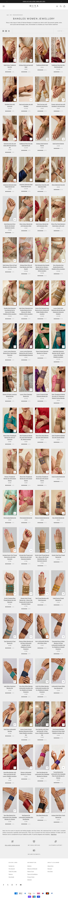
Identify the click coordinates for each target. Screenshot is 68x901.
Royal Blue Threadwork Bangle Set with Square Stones (42, 478)
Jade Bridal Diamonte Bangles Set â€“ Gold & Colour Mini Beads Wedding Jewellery (58, 354)
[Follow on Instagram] (12, 885)
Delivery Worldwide (12, 845)
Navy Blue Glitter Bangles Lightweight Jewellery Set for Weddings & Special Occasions (26, 689)
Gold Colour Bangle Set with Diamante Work (42, 225)
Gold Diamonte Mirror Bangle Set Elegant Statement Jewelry (9, 226)
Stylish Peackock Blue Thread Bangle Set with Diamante (10, 600)
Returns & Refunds (32, 869)
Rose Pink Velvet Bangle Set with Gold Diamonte (42, 436)
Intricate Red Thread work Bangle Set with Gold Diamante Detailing (26, 557)
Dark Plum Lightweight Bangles (10, 730)
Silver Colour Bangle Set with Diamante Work (26, 225)
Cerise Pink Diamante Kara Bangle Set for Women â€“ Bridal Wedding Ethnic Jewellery (42, 311)
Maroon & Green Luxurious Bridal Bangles (10, 395)
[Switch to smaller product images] (6, 31)
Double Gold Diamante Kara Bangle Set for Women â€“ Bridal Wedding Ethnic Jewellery (9, 311)
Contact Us (11, 866)
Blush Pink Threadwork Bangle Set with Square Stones (26, 478)
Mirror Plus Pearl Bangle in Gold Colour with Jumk (58, 225)
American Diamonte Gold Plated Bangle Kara (25, 185)
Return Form (30, 871)
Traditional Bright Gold (42, 65)
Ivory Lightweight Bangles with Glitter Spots (42, 642)
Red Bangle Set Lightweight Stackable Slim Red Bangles (26, 817)
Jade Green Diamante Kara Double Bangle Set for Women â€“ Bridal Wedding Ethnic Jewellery (26, 311)
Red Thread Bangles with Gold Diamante (42, 599)
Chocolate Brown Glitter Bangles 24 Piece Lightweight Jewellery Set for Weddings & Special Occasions (58, 645)
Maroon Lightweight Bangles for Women (26, 773)
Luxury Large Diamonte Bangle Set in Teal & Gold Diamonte (9, 353)
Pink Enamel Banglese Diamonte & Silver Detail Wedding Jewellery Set (58, 731)
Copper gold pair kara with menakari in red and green (58, 105)
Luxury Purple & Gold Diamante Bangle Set (42, 395)
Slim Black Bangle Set (42, 815)
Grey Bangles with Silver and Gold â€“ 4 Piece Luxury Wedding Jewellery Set (42, 732)
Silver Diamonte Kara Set (58, 185)
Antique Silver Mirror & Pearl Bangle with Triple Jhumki (26, 267)
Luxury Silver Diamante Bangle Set (26, 395)
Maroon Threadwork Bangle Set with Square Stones (10, 478)
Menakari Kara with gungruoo (10, 105)
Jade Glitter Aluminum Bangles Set (10, 687)
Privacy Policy (30, 877)
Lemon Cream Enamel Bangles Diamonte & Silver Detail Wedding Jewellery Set (26, 732)
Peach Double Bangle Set (58, 476)
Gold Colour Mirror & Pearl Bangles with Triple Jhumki (10, 266)
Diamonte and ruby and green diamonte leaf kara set (9, 145)
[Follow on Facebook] (3, 885)
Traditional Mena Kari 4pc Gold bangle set (25, 144)
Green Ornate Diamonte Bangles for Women (42, 352)
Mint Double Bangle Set (10, 518)
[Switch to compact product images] (9, 31)
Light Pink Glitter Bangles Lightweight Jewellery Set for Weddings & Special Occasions (42, 689)
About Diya (50, 866)
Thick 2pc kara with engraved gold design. (42, 105)
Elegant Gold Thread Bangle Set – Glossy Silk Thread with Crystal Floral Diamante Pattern (26, 601)
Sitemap (29, 879)
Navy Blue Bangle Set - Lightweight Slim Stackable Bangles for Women (10, 817)
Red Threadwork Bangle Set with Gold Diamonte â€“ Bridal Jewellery (26, 437)
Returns (11, 874)
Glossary (50, 869)
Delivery (29, 866)
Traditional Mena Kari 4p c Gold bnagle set (58, 66)
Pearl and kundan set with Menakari (26, 105)
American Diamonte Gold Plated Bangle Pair (9, 186)
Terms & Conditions (32, 874)
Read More (53, 834)
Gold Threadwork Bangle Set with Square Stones (58, 436)
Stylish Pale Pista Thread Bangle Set (58, 556)
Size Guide (11, 877)
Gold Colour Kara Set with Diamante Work (42, 186)
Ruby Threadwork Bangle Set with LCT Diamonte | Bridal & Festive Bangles (58, 396)
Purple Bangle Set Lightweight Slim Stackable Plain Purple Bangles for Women (58, 775)
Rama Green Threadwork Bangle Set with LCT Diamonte (9, 437)
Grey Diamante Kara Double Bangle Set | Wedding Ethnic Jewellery (58, 267)
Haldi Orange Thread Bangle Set (58, 599)
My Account (12, 869)
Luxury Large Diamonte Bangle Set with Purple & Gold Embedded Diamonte (26, 353)
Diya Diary (50, 871)
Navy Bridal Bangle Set (58, 518)
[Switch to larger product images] (3, 31)
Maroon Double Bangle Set (42, 518)
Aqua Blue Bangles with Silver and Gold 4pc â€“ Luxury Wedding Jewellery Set (10, 775)
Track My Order (13, 871)
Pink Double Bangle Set (26, 518)
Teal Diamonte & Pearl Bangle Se (10, 642)
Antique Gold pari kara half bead (26, 66)
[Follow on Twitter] (8, 885)
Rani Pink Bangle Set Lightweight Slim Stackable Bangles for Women (42, 774)
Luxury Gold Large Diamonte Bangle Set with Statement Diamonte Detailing (58, 311)
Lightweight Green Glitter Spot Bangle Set (58, 687)
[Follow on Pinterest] (16, 885)
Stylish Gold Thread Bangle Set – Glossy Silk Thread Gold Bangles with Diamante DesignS (42, 558)
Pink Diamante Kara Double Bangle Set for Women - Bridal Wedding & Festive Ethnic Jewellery (42, 268)
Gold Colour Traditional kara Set (10, 66)
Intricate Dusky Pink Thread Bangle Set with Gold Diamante (10, 557)
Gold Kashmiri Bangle (58, 143)
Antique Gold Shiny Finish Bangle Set (58, 816)
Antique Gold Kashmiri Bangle (42, 144)
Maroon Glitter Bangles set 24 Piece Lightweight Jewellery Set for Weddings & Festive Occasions (26, 645)
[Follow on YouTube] (21, 885)
